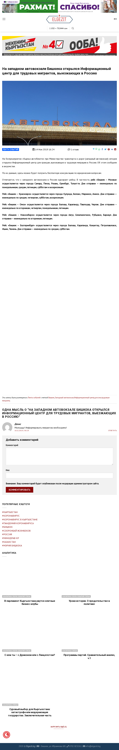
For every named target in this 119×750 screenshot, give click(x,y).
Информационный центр (84, 397)
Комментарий (12, 445)
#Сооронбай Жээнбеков (16, 530)
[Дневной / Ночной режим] (6, 734)
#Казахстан (9, 541)
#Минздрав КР (10, 538)
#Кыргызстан (10, 512)
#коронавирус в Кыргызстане (20, 519)
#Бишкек (7, 526)
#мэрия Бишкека (12, 545)
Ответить (112, 431)
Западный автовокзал (64, 397)
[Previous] (8, 291)
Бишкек (51, 397)
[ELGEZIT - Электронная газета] (59, 19)
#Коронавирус (11, 515)
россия (98, 397)
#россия (7, 534)
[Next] (110, 291)
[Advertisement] (59, 369)
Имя (7, 470)
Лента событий (10, 149)
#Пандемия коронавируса (18, 523)
